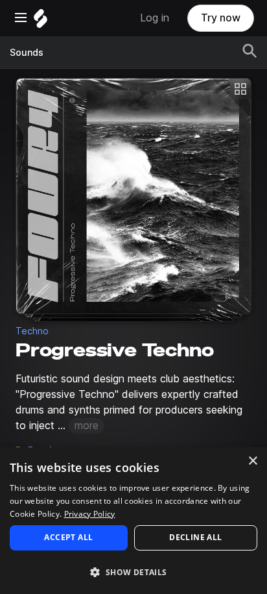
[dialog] (133, 520)
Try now (220, 18)
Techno (32, 331)
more (87, 425)
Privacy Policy (89, 513)
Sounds (26, 52)
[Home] (40, 22)
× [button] (252, 461)
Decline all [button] (195, 537)
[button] (133, 571)
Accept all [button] (68, 537)
